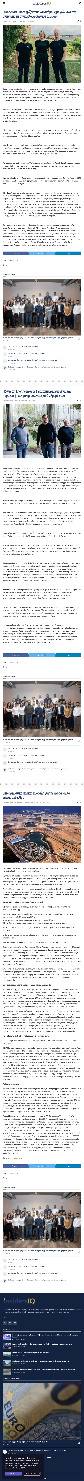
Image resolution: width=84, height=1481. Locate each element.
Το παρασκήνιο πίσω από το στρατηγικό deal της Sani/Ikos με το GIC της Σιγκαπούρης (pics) (33, 360)
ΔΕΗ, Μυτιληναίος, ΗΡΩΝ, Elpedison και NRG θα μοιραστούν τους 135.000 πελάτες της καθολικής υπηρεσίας (37, 1450)
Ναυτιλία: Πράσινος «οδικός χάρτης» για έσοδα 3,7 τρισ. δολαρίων (26, 353)
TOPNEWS (26, 802)
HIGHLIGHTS (8, 400)
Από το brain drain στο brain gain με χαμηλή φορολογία (23, 346)
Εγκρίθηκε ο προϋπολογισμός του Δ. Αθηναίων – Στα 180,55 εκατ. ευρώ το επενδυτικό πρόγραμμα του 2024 (41, 1361)
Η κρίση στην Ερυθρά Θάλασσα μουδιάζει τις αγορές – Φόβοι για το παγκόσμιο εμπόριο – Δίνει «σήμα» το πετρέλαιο (43, 1369)
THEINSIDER (18, 802)
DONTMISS (8, 21)
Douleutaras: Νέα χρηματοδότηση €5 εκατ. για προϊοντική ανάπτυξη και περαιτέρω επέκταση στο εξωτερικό (37, 367)
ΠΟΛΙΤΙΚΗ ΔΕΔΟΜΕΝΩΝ (32, 1473)
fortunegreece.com (14, 1158)
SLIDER (15, 21)
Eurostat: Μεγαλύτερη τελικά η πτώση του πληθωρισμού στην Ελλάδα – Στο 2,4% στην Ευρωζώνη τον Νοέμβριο (42, 1344)
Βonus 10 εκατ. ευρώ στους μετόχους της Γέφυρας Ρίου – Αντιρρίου (30, 1352)
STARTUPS (22, 21)
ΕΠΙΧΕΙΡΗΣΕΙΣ (45, 802)
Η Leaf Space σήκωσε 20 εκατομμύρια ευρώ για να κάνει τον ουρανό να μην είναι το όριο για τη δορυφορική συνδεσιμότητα (38, 338)
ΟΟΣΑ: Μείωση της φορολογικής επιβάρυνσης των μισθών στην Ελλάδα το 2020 (25, 1442)
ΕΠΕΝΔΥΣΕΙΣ (31, 21)
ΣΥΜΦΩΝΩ (13, 1473)
